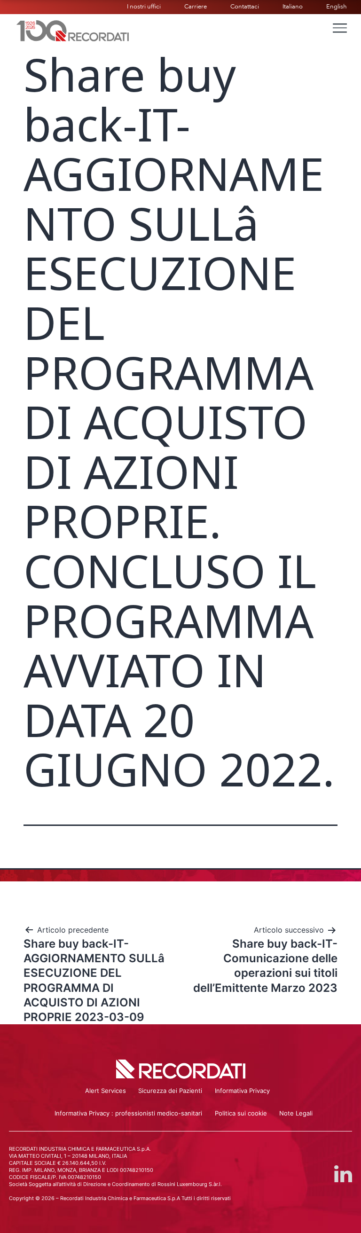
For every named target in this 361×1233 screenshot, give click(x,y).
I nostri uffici (144, 6)
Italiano (293, 6)
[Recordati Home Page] (73, 29)
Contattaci (244, 6)
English (336, 6)
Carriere (195, 6)
